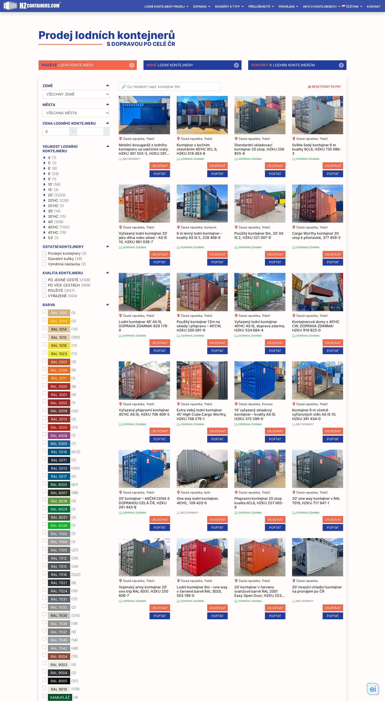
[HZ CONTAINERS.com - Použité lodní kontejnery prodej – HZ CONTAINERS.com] (33, 6)
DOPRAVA (200, 6)
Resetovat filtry (326, 86)
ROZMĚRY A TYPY (227, 6)
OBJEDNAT (160, 166)
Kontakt (374, 6)
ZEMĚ (48, 86)
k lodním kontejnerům (283, 65)
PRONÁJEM (287, 6)
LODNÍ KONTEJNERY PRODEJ (165, 6)
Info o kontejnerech (320, 6)
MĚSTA (49, 105)
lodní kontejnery (68, 65)
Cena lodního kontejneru (69, 123)
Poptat (160, 174)
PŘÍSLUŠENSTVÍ (259, 6)
